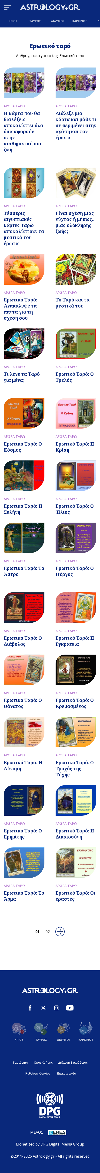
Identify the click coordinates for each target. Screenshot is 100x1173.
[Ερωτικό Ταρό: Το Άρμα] (24, 862)
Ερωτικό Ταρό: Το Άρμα (24, 896)
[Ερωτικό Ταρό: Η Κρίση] (76, 413)
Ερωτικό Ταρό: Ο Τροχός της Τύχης (75, 768)
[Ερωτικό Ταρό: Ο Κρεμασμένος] (76, 670)
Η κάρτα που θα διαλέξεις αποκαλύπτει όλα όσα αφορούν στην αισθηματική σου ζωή (23, 131)
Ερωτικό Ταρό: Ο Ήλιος (75, 509)
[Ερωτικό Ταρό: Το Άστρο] (24, 538)
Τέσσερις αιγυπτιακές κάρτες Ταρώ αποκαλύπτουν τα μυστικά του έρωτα (24, 228)
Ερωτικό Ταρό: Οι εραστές (75, 896)
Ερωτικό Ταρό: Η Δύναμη (23, 765)
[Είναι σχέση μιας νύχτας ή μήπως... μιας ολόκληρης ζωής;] (76, 183)
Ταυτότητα (20, 1062)
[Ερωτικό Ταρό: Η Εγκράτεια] (76, 607)
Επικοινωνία (66, 1073)
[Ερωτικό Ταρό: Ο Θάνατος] (24, 670)
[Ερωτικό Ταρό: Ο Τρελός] (76, 343)
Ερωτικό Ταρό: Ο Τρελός (75, 377)
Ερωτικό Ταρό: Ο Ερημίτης (23, 834)
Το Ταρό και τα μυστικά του (73, 303)
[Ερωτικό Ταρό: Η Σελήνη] (24, 475)
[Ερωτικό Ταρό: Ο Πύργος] (76, 538)
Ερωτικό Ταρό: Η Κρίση (75, 447)
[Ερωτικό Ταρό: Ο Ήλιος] (76, 475)
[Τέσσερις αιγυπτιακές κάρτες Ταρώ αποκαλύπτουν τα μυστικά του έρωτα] (24, 183)
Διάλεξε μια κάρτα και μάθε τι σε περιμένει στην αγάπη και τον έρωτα (76, 125)
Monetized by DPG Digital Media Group (50, 1144)
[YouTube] (70, 1008)
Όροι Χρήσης (43, 1062)
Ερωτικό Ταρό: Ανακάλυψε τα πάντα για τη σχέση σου (20, 309)
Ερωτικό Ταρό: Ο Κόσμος (23, 447)
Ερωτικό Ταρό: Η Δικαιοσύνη (75, 834)
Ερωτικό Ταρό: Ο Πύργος (75, 571)
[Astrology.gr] (50, 8)
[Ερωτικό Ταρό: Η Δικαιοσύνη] (76, 800)
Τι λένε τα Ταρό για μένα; (22, 377)
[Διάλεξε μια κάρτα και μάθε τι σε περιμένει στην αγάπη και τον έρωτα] (76, 83)
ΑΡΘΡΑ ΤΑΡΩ (14, 106)
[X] (43, 1008)
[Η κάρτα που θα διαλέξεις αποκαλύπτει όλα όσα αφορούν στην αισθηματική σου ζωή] (24, 83)
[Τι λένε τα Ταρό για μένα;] (24, 343)
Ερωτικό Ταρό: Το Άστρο (24, 571)
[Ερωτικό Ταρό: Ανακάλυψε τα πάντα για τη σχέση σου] (24, 269)
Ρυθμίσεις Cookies (37, 1073)
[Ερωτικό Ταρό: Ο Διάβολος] (24, 607)
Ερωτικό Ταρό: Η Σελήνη (23, 509)
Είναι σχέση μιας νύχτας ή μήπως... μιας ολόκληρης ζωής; (76, 222)
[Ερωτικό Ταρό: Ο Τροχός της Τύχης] (76, 732)
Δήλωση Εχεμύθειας (72, 1062)
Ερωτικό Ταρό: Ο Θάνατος (23, 703)
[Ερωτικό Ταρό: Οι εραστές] (76, 862)
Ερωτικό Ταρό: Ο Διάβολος (23, 641)
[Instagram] (56, 1008)
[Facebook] (30, 1008)
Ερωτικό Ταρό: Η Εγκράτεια (75, 641)
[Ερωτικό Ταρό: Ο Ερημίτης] (24, 800)
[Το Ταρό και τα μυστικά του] (76, 269)
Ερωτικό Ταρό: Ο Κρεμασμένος (75, 703)
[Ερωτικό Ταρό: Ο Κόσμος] (24, 413)
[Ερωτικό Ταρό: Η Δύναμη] (24, 732)
